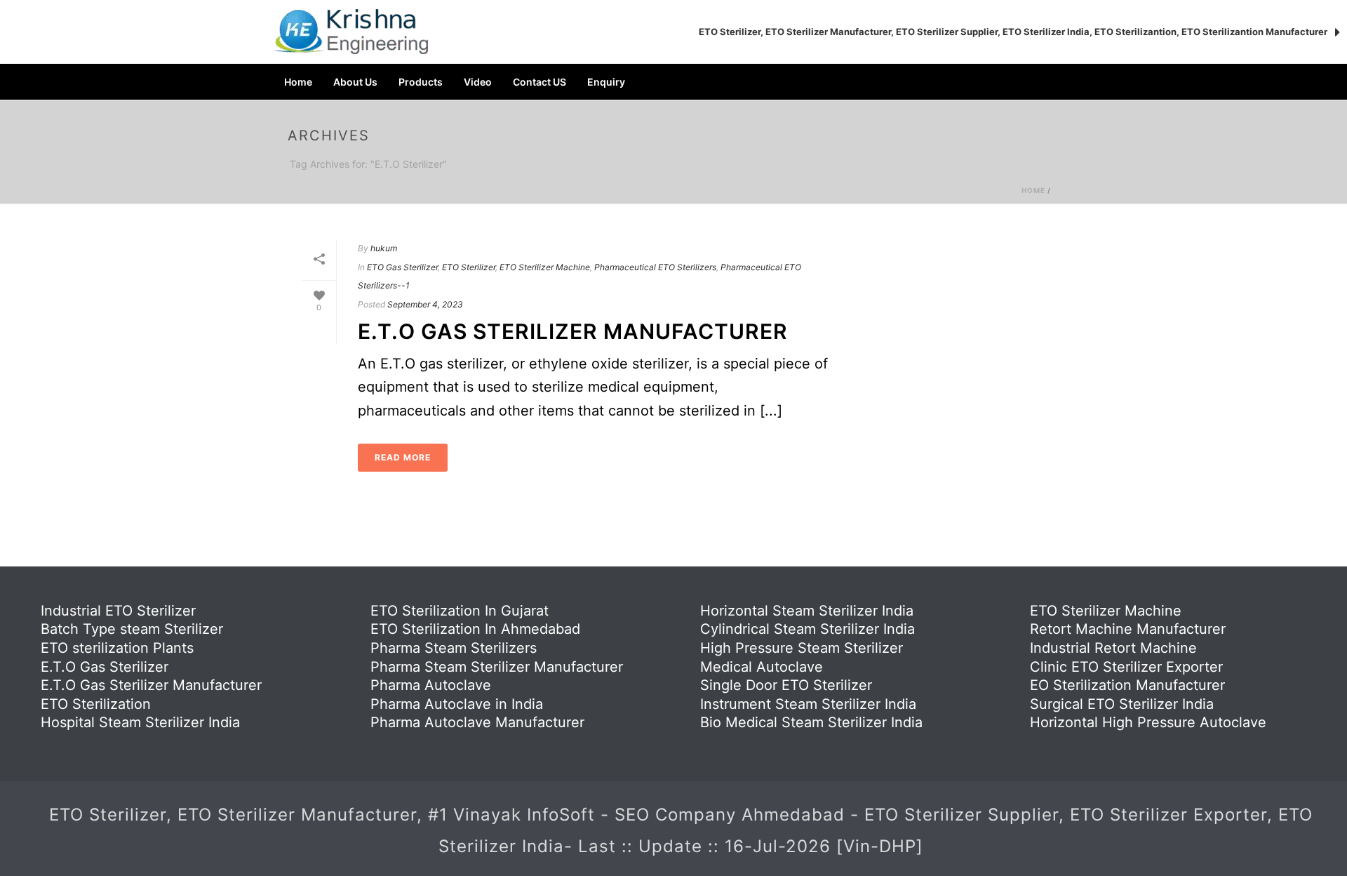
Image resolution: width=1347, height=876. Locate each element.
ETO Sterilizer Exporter (1168, 814)
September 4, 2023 (425, 304)
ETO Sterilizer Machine (545, 267)
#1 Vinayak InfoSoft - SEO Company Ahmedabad (639, 814)
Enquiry (606, 82)
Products (420, 82)
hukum (383, 248)
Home (298, 82)
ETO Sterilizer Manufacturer (297, 814)
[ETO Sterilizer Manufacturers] (351, 31)
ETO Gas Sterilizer (402, 267)
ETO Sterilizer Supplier (961, 814)
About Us (355, 82)
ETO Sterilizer (468, 267)
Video (478, 82)
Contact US (539, 82)
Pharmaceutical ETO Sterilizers (655, 267)
